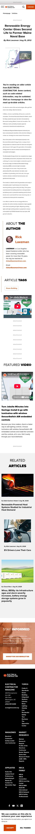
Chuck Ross (8, 587)
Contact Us (9, 783)
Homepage (6, 13)
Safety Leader (9, 741)
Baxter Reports (24, 752)
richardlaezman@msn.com (16, 261)
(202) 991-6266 (10, 704)
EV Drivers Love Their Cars (17, 550)
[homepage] (10, 7)
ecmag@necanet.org (12, 708)
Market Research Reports (22, 741)
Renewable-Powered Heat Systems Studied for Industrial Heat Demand (16, 507)
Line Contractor (10, 743)
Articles (14, 13)
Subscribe (31, 7)
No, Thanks (25, 828)
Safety (24, 715)
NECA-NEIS (23, 785)
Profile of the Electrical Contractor (23, 748)
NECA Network (24, 792)
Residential (25, 712)
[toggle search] (23, 7)
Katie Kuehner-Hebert (11, 501)
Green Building (11, 288)
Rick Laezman (11, 546)
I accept (10, 828)
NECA (21, 774)
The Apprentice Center (25, 723)
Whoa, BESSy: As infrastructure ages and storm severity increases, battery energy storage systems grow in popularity (17, 595)
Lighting (24, 706)
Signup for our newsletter (17, 657)
